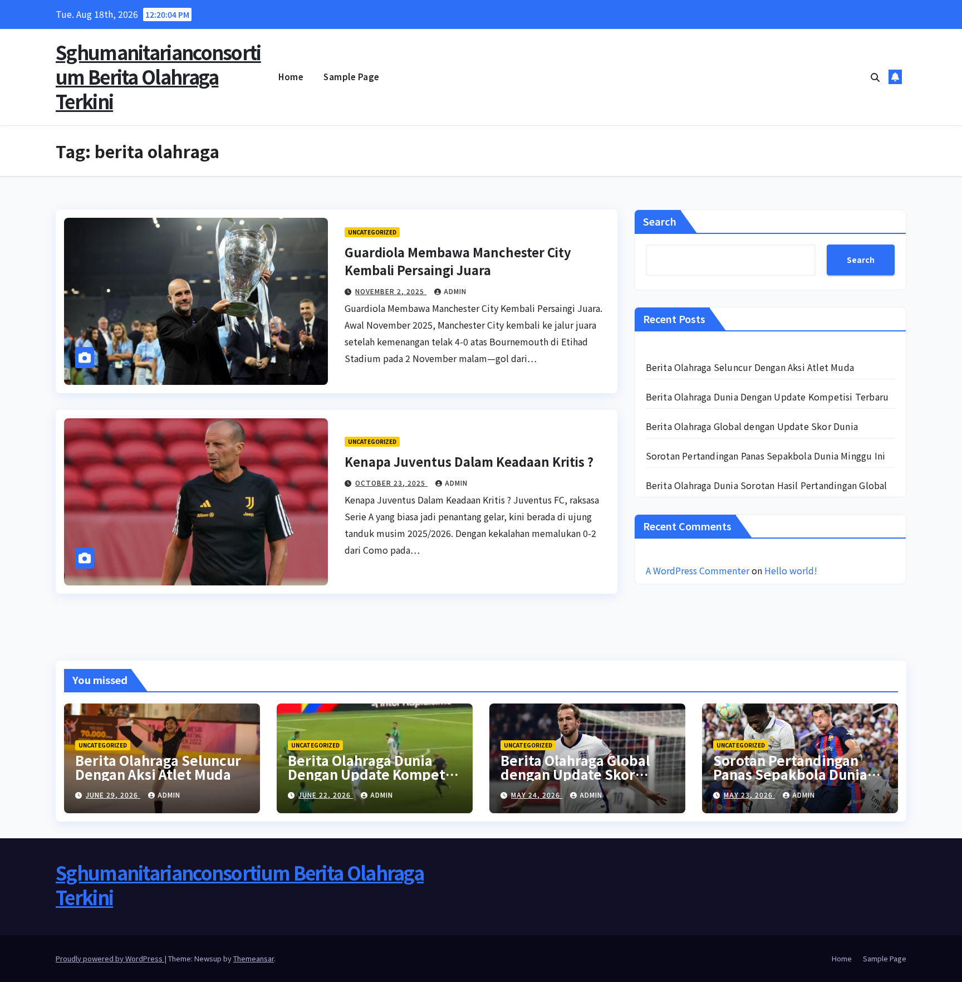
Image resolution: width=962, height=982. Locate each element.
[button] (875, 77)
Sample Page (351, 76)
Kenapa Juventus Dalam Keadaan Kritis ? (469, 461)
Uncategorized (372, 232)
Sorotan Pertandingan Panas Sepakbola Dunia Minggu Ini (766, 455)
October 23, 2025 (391, 482)
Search (659, 221)
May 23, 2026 (749, 794)
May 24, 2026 (536, 794)
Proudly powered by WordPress (110, 958)
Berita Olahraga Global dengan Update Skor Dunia (752, 426)
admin (455, 291)
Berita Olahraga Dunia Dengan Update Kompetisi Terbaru (767, 396)
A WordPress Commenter (697, 570)
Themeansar (253, 958)
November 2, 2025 (390, 291)
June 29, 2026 (113, 794)
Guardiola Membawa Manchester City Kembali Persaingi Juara (458, 261)
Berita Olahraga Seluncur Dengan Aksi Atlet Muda (750, 367)
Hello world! (790, 570)
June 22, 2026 (325, 794)
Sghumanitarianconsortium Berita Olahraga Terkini (158, 76)
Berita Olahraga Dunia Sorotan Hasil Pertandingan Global (766, 485)
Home (290, 76)
